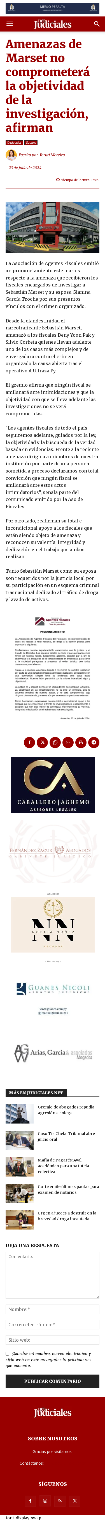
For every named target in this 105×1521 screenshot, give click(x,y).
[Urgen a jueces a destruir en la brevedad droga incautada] (20, 1220)
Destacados (14, 142)
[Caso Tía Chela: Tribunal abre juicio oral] (20, 1140)
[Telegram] (93, 742)
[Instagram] (45, 1500)
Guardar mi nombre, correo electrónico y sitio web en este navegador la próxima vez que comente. (49, 1359)
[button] (9, 24)
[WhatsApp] (55, 742)
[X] (42, 742)
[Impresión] (81, 742)
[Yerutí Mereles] (12, 155)
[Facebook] (29, 742)
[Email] (68, 742)
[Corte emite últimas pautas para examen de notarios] (20, 1193)
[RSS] (60, 1501)
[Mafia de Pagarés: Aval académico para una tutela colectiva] (20, 1167)
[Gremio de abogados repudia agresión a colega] (20, 1114)
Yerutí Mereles (52, 155)
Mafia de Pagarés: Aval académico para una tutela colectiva (63, 1166)
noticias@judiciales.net (65, 1463)
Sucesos (31, 142)
